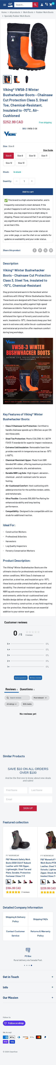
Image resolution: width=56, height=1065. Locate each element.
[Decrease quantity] (17, 181)
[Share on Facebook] (35, 250)
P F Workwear (12, 855)
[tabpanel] (28, 720)
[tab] (27, 689)
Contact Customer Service (15, 933)
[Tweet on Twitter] (46, 250)
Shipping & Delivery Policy (15, 919)
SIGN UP (28, 808)
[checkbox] (27, 704)
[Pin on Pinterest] (40, 250)
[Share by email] (51, 250)
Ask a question (20, 678)
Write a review (35, 678)
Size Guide (48, 150)
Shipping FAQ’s (40, 919)
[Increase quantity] (32, 181)
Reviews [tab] (11, 689)
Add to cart (28, 191)
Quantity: (7, 181)
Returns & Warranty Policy (40, 933)
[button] (51, 4)
